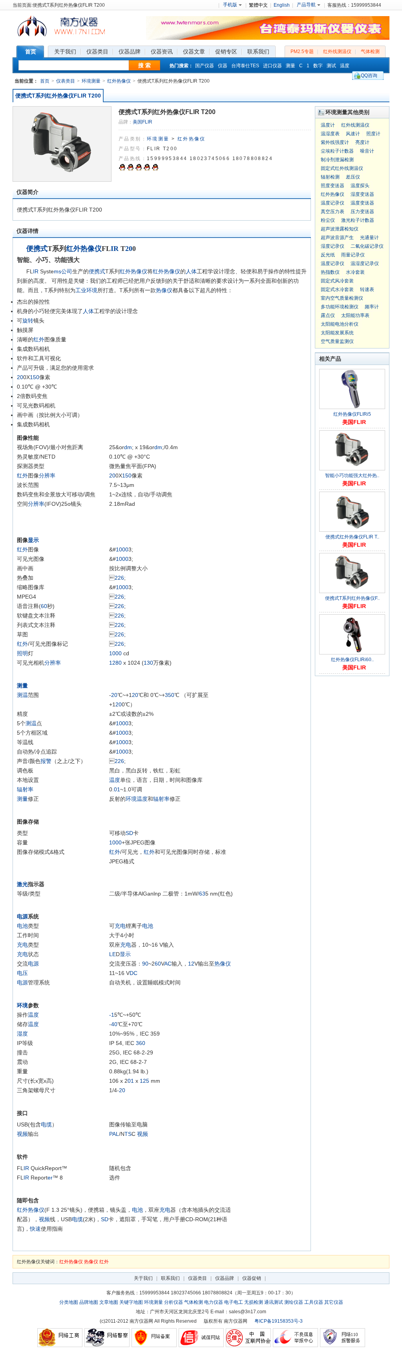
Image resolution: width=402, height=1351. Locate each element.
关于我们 (143, 1278)
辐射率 (25, 789)
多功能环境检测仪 (339, 307)
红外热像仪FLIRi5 (352, 414)
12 (112, 663)
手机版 (230, 4)
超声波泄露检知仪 (339, 229)
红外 (38, 339)
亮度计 (362, 142)
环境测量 (91, 81)
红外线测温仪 (337, 51)
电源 (22, 916)
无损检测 (253, 1302)
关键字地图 (131, 1302)
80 (118, 663)
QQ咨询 (369, 75)
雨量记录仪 (353, 255)
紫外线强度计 (335, 142)
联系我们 (170, 1278)
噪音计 (367, 151)
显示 (33, 540)
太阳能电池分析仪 (339, 324)
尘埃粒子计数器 (337, 151)
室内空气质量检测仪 (342, 298)
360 (140, 1043)
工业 (80, 290)
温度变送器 (362, 203)
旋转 (27, 320)
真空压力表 (332, 211)
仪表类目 (65, 81)
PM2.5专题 (302, 51)
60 (44, 606)
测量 (290, 65)
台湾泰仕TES (245, 65)
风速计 (353, 133)
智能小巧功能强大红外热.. (352, 475)
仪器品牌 (224, 1278)
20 (128, 249)
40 (114, 1024)
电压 (22, 973)
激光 (22, 884)
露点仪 (328, 315)
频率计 (372, 307)
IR (115, 249)
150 (34, 377)
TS (128, 1134)
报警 (45, 761)
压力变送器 (362, 211)
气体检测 (370, 51)
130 (148, 663)
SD (129, 833)
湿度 (22, 1033)
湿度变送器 (362, 194)
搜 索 (144, 65)
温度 (344, 65)
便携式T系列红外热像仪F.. (352, 598)
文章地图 (108, 1302)
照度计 (373, 133)
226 (119, 578)
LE (112, 954)
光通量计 (369, 237)
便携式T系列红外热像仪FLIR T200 (58, 95)
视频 (22, 1134)
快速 (35, 1229)
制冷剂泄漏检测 (337, 159)
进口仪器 (272, 65)
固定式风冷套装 (337, 281)
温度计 (328, 125)
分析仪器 (173, 1302)
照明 (22, 653)
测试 (331, 65)
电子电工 (233, 1302)
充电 (120, 926)
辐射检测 (330, 177)
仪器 (222, 65)
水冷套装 (355, 272)
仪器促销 (251, 1278)
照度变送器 (332, 185)
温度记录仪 (332, 203)
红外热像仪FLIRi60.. (352, 659)
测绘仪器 (293, 1302)
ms (57, 271)
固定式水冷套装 (337, 289)
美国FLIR (142, 122)
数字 (318, 65)
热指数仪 (330, 272)
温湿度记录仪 (365, 263)
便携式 (37, 249)
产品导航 (306, 4)
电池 (22, 926)
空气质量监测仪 (337, 341)
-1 (111, 1015)
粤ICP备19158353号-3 (278, 1321)
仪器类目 (197, 1278)
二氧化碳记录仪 (367, 246)
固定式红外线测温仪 (342, 168)
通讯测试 (273, 1302)
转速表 (367, 289)
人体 (191, 271)
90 (145, 963)
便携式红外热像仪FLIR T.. (352, 537)
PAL (114, 1134)
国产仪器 (204, 65)
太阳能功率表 (355, 315)
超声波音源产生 (337, 237)
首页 (44, 81)
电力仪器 (213, 1302)
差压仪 (353, 177)
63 (202, 893)
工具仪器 (313, 1302)
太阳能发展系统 (337, 332)
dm (128, 447)
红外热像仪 (119, 81)
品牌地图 (88, 1302)
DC (133, 973)
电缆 (46, 1124)
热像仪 (164, 290)
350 (169, 695)
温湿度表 (330, 133)
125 (144, 1081)
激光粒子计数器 (357, 220)
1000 (122, 549)
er (50, 1177)
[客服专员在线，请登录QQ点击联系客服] (122, 169)
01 (117, 789)
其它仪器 (333, 1302)
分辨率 (47, 475)
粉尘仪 (328, 220)
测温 (22, 695)
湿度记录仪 (332, 246)
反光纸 (328, 255)
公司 (66, 271)
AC (168, 963)
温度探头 (360, 185)
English (282, 5)
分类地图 (68, 1302)
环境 (91, 290)
